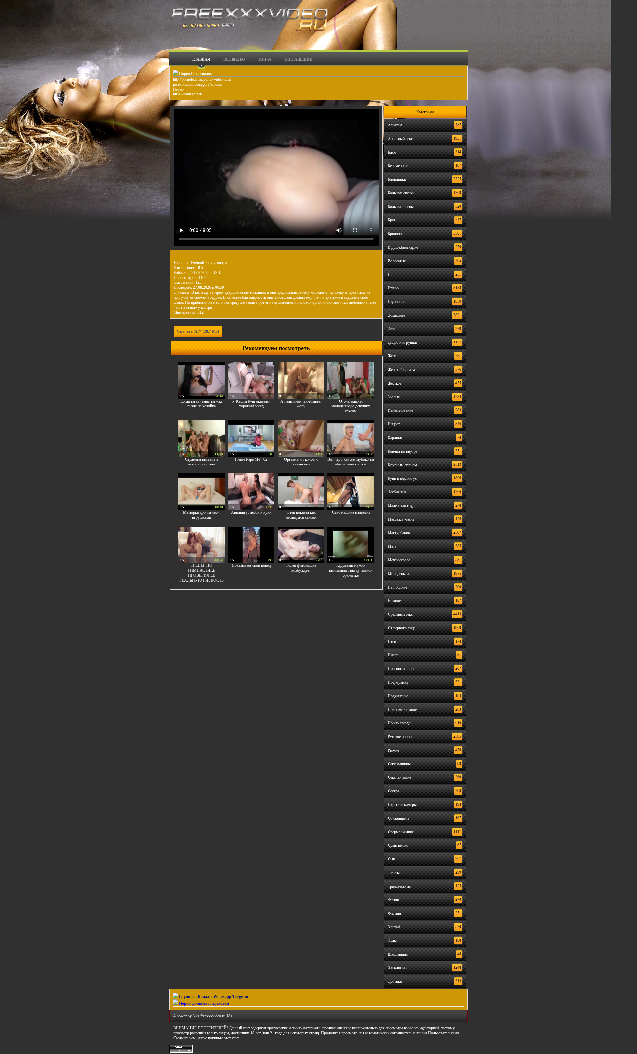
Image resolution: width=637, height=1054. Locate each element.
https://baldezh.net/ (187, 94)
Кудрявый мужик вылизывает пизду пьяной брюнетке (350, 570)
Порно (178, 89)
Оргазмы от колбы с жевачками (301, 461)
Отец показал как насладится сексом (301, 515)
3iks (196, 1016)
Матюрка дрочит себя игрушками (201, 515)
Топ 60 (264, 59)
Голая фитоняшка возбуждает (301, 568)
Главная (201, 59)
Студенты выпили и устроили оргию (201, 461)
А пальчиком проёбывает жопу (301, 403)
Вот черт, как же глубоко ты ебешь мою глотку (350, 461)
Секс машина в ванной (351, 512)
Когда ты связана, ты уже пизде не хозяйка (201, 403)
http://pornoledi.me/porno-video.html (202, 79)
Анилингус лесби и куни (251, 512)
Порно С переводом (195, 73)
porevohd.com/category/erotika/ (197, 84)
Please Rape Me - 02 (251, 459)
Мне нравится (189, 312)
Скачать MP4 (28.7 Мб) (198, 331)
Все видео (234, 59)
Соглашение (298, 59)
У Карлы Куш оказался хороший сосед (251, 403)
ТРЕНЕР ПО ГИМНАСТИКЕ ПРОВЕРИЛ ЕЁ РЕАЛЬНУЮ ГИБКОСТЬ (201, 573)
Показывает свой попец (251, 565)
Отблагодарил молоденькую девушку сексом (350, 406)
